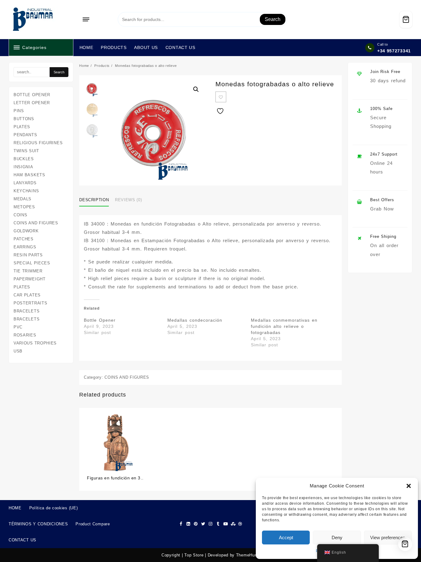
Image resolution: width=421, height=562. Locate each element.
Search (272, 19)
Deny (337, 537)
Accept (286, 537)
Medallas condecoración (194, 320)
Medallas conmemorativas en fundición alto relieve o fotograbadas (284, 326)
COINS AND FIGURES (126, 377)
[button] (409, 486)
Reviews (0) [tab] (128, 200)
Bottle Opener (100, 320)
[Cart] (406, 19)
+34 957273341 (394, 50)
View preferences (387, 537)
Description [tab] (94, 200)
